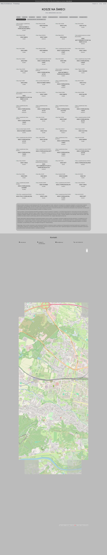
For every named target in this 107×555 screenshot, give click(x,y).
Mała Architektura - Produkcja (10, 3)
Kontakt (104, 3)
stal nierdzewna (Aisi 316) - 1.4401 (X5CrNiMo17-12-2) (36, 19)
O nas (100, 3)
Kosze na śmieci (53, 9)
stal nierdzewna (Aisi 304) (21, 19)
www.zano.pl (69, 1)
